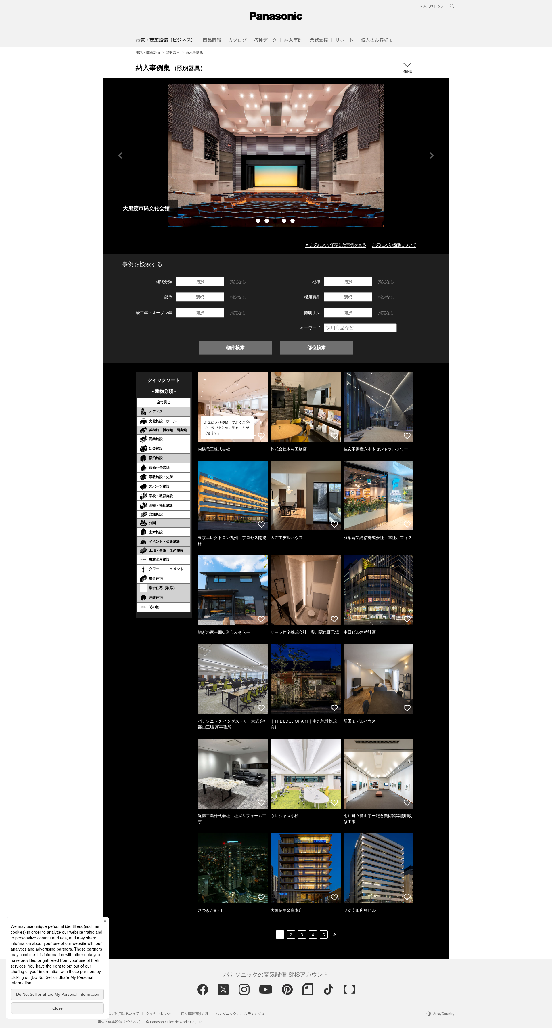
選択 (200, 281)
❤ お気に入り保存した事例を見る (335, 244)
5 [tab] (293, 221)
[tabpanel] (275, 155)
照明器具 (173, 52)
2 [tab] (267, 221)
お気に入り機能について (394, 244)
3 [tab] (276, 221)
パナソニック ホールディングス (240, 1013)
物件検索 (235, 347)
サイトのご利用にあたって (118, 1013)
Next (432, 155)
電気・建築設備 (148, 52)
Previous (120, 155)
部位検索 (316, 347)
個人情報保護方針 (194, 1013)
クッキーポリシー (160, 1013)
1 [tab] (259, 221)
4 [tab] (285, 221)
